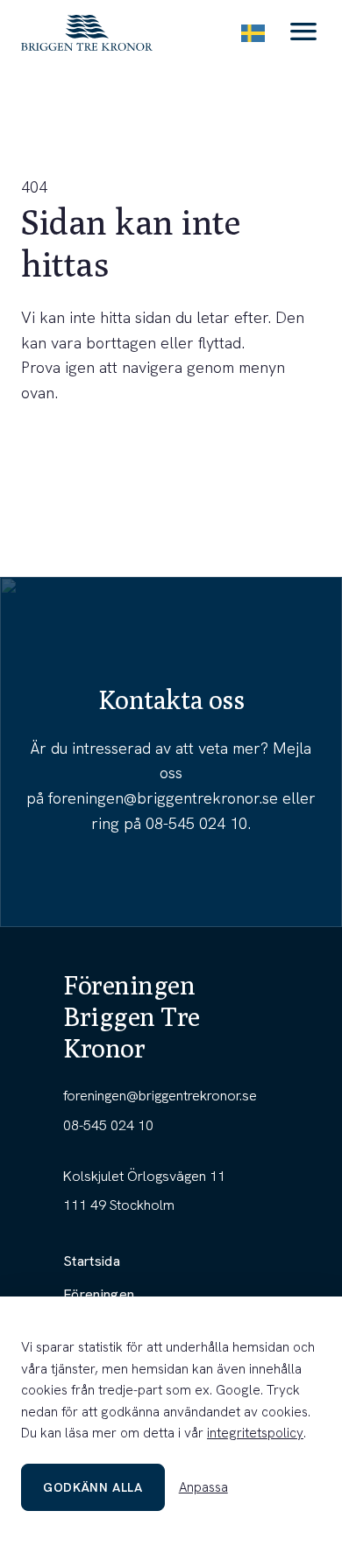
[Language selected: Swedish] (253, 33)
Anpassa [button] (203, 1487)
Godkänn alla (93, 1487)
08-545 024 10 (196, 823)
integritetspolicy (255, 1433)
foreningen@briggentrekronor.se (163, 798)
